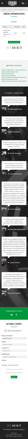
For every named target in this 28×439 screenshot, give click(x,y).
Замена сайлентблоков (8, 73)
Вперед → (14, 377)
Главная (4, 9)
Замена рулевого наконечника (10, 71)
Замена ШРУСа (22, 81)
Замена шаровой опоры (8, 77)
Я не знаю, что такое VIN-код (14, 369)
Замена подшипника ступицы (10, 79)
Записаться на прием (14, 42)
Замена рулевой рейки (8, 70)
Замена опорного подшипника (10, 81)
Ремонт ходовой (18, 9)
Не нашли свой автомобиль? (14, 372)
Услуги (10, 9)
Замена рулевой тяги (20, 70)
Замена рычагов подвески (9, 75)
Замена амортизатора (20, 77)
